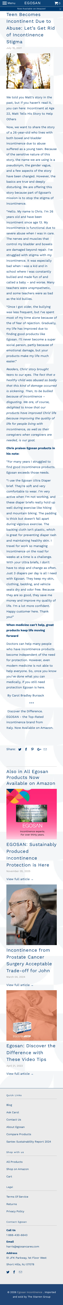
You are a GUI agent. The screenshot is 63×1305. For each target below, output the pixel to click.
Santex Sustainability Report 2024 (28, 1141)
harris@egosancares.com (22, 1246)
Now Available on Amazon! (31, 9)
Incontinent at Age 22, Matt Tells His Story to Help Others (30, 113)
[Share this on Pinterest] (32, 749)
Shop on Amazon (17, 1169)
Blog (9, 1105)
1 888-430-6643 (16, 1235)
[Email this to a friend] (44, 749)
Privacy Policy (15, 1211)
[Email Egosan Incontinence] (21, 1272)
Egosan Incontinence (30, 1292)
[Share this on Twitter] (19, 749)
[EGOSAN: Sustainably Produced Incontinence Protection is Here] (31, 814)
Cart (9, 1176)
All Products (14, 1161)
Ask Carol (12, 1112)
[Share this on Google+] (38, 749)
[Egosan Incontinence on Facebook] (14, 1272)
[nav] (9, 3)
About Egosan (15, 1127)
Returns (11, 1204)
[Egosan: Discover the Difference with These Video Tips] (31, 1015)
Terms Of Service (17, 1196)
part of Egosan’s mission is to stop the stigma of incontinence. (29, 198)
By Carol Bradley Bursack (25, 695)
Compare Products (18, 1134)
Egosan (28, 687)
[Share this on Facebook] (25, 749)
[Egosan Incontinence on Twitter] (8, 1272)
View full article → (20, 879)
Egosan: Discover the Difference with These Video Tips (31, 1052)
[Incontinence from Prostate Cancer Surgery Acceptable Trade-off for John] (31, 914)
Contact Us (13, 1119)
